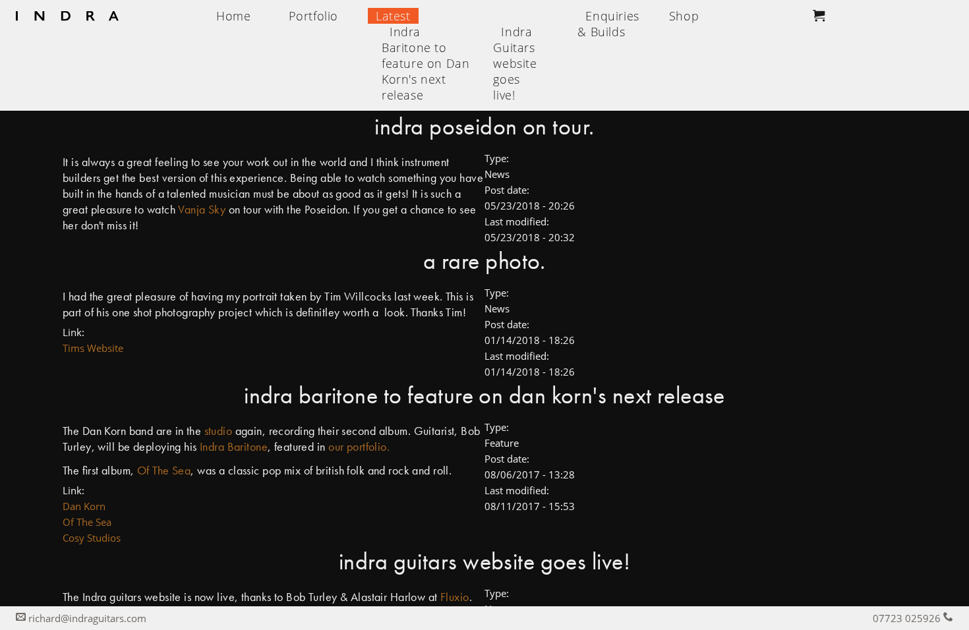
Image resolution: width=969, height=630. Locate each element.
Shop (684, 16)
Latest (393, 16)
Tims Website (93, 348)
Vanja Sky (201, 209)
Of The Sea (164, 470)
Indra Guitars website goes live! (515, 63)
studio (219, 430)
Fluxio (454, 596)
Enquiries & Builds (608, 24)
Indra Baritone (234, 446)
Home (233, 16)
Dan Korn (84, 506)
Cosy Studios (92, 537)
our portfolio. (359, 446)
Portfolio (313, 16)
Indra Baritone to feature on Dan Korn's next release (425, 63)
